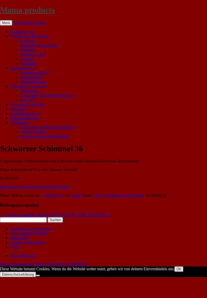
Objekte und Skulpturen (29, 36)
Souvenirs (18, 109)
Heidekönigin (31, 77)
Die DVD (28, 100)
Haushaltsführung (24, 118)
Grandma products (25, 113)
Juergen (76, 195)
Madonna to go (22, 32)
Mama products (27, 9)
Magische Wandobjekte (39, 45)
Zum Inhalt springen (29, 22)
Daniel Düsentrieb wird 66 (23, 215)
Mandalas (28, 50)
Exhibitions (19, 122)
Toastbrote (28, 63)
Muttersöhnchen (33, 82)
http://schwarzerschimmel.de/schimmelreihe (34, 187)
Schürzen (27, 59)
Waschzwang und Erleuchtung (44, 136)
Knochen (27, 41)
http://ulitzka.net (23, 255)
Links (14, 247)
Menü (6, 23)
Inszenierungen (22, 68)
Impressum (19, 238)
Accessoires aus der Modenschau (46, 95)
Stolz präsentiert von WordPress (61, 264)
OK (178, 269)
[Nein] (38, 275)
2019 (97, 195)
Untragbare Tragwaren (28, 86)
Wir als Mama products (28, 233)
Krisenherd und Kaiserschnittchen (47, 127)
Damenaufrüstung (34, 72)
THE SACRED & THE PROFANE (80, 215)
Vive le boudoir (32, 132)
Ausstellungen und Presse (123, 195)
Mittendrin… (30, 91)
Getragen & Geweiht (26, 104)
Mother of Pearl (32, 54)
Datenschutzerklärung (27, 242)
